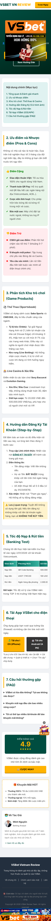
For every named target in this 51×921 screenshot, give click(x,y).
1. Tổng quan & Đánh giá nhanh (22, 94)
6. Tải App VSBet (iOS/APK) (20, 112)
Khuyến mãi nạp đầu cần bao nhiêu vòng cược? (23, 705)
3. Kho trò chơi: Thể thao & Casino (24, 101)
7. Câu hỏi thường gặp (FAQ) (20, 116)
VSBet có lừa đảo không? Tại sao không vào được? (25, 694)
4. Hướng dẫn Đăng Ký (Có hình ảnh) (25, 105)
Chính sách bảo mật (30, 880)
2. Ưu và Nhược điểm (17, 97)
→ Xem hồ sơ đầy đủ (14, 843)
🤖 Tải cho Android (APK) (37, 644)
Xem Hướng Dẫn (26, 62)
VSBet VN (15, 5)
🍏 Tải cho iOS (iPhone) (13, 642)
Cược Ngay (43, 5)
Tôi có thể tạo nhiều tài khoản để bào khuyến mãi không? (24, 716)
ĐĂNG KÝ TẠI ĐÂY (22, 454)
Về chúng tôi (10, 880)
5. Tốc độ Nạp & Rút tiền (18, 108)
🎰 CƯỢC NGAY (25, 769)
